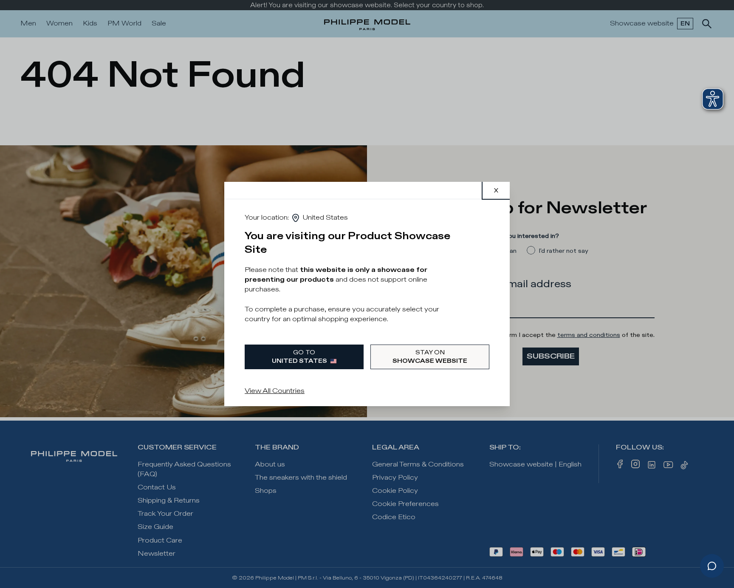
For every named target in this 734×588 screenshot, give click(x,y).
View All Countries (275, 391)
